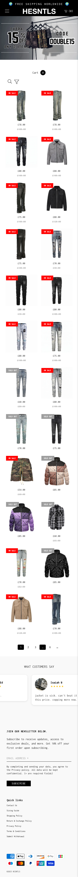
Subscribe (19, 783)
